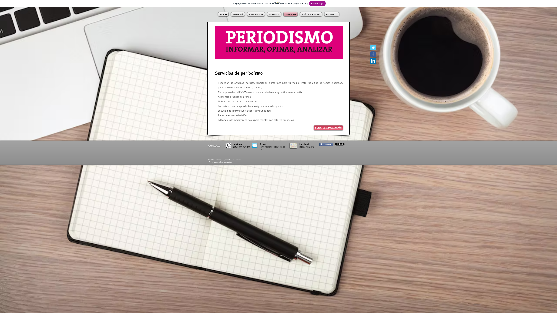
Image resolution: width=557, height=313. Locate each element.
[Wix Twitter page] (373, 47)
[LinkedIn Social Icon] (373, 61)
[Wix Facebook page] (373, 54)
